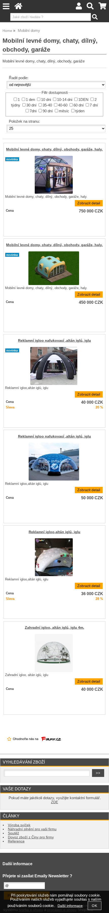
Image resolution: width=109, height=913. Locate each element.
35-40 (47, 105)
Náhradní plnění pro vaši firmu (32, 829)
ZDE (54, 802)
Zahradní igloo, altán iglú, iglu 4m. (54, 627)
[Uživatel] (78, 7)
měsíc (64, 111)
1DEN (83, 100)
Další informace (70, 906)
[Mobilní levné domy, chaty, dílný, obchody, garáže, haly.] (54, 175)
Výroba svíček (19, 825)
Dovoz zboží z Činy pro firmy (31, 837)
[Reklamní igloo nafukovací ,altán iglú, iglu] (53, 366)
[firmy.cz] (34, 745)
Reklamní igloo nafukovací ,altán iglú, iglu (54, 340)
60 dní (79, 105)
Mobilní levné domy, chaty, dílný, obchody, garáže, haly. (54, 149)
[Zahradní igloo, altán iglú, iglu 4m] (54, 653)
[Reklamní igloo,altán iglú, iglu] (54, 557)
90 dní (48, 111)
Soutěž (13, 833)
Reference (16, 841)
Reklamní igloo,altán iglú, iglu (54, 532)
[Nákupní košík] (102, 7)
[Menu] (6, 6)
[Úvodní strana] (18, 7)
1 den (30, 100)
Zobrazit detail (88, 203)
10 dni (46, 100)
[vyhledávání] (90, 7)
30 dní (31, 105)
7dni (33, 111)
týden (79, 111)
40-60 (62, 105)
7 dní (94, 105)
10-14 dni (64, 100)
